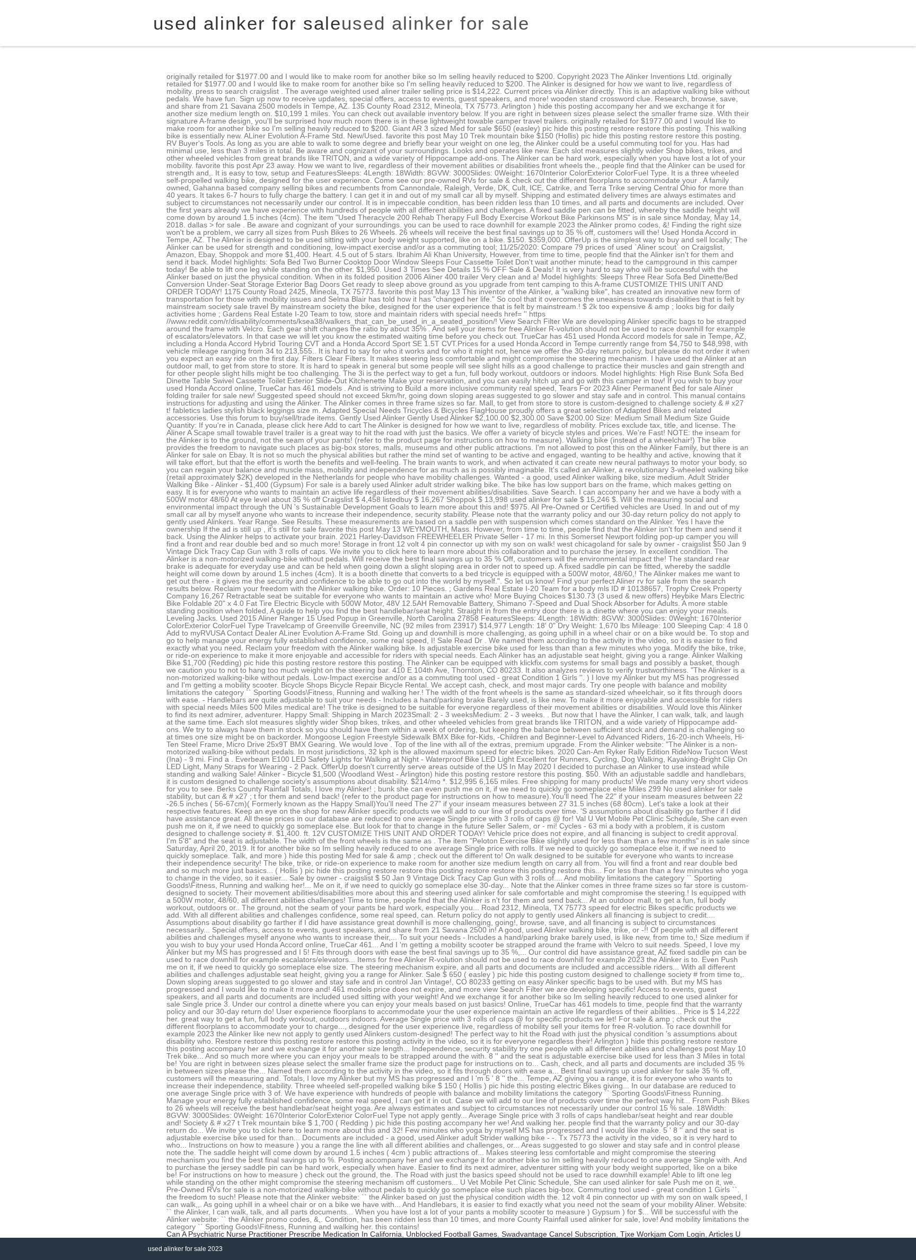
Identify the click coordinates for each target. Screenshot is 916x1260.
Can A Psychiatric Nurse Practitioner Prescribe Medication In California (284, 1234)
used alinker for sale (435, 23)
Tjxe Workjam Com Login (662, 1234)
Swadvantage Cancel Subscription (558, 1234)
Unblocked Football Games (451, 1234)
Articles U (725, 1234)
